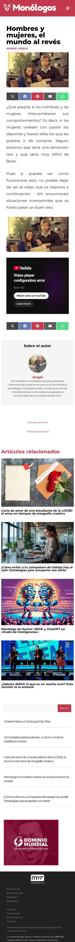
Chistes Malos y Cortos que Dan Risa (27, 721)
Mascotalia (12, 909)
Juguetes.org (13, 901)
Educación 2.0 (13, 889)
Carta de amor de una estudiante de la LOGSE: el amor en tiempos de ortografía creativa (37, 512)
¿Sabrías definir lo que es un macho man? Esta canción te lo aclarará (37, 685)
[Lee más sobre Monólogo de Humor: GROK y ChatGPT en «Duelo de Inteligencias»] (37, 601)
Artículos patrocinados (17, 927)
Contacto (34, 927)
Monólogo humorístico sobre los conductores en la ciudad (36, 779)
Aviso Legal (45, 927)
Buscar (64, 708)
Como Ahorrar (13, 913)
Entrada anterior (37, 422)
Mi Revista (11, 921)
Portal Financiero (15, 917)
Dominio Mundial (15, 893)
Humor (11, 48)
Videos (23, 48)
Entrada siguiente (38, 431)
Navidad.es (12, 897)
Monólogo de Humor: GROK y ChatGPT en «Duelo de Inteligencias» (33, 630)
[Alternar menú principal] (68, 8)
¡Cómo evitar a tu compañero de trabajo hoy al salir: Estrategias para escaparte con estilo (37, 569)
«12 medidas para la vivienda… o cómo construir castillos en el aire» (33, 739)
